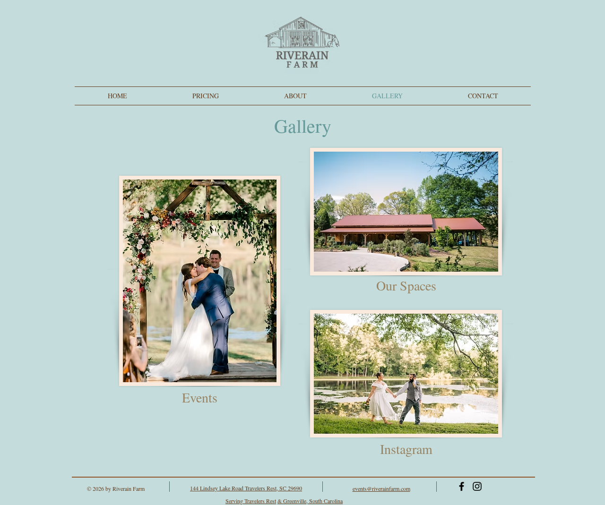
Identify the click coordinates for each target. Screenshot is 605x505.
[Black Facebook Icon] (461, 486)
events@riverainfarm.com (381, 488)
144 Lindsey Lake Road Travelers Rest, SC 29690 (246, 488)
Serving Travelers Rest (250, 501)
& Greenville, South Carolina (310, 501)
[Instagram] (477, 486)
